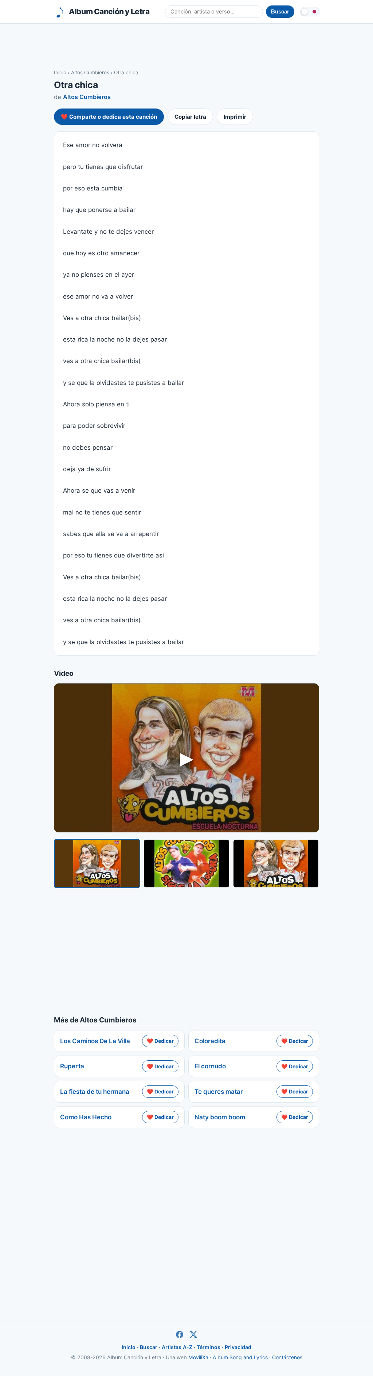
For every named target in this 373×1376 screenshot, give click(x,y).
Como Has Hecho (85, 1117)
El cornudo (210, 1066)
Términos (208, 1347)
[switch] (309, 11)
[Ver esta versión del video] (97, 863)
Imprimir (235, 116)
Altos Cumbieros (90, 72)
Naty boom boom (220, 1117)
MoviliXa (198, 1357)
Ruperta (72, 1066)
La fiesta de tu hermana (94, 1091)
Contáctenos (287, 1357)
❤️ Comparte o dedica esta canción (109, 116)
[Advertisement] (186, 45)
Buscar (148, 1347)
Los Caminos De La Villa (95, 1041)
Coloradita (210, 1041)
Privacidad (238, 1347)
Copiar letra (190, 116)
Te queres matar (219, 1091)
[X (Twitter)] (193, 1334)
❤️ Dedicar (160, 1041)
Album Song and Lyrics (240, 1357)
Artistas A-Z (177, 1347)
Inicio (60, 72)
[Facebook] (179, 1334)
